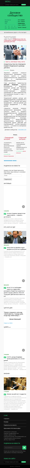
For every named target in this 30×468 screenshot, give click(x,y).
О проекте (6, 418)
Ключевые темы (16, 62)
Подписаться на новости (10, 425)
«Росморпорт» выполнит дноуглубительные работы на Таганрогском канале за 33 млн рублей (9, 147)
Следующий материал (22, 138)
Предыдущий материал (8, 138)
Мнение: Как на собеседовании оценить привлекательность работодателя (21, 146)
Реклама (6, 422)
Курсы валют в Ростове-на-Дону (12, 428)
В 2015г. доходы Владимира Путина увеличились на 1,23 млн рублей (14, 358)
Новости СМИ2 (8, 323)
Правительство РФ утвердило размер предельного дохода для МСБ (15, 66)
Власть (7, 38)
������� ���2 (10, 160)
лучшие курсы (21, 23)
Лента (10, 39)
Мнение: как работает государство (16, 394)
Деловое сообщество (15, 14)
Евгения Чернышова (9, 156)
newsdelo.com (22, 129)
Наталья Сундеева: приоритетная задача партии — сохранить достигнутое (14, 215)
